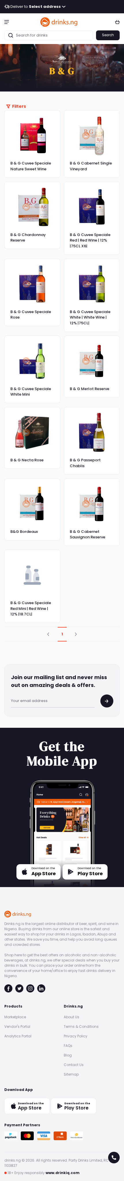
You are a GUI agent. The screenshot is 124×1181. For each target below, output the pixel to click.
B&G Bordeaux (24, 531)
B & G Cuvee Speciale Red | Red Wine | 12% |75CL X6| (90, 240)
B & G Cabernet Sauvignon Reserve (87, 534)
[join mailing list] (106, 700)
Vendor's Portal (17, 1026)
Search (108, 35)
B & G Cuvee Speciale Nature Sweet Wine (30, 166)
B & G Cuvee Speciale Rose (30, 314)
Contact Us (74, 1064)
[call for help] (114, 1157)
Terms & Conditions (81, 1026)
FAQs (68, 1045)
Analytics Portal (17, 1036)
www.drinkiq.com (63, 1172)
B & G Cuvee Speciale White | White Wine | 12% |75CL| (90, 317)
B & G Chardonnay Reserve (28, 237)
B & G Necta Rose (27, 460)
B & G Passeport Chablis (85, 463)
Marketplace (15, 1016)
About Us (71, 1016)
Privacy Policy (75, 1036)
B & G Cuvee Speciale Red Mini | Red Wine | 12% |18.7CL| (30, 608)
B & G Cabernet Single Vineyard (91, 166)
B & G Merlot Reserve (89, 389)
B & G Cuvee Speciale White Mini (30, 391)
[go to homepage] (59, 22)
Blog (68, 1055)
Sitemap (71, 1074)
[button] (6, 22)
